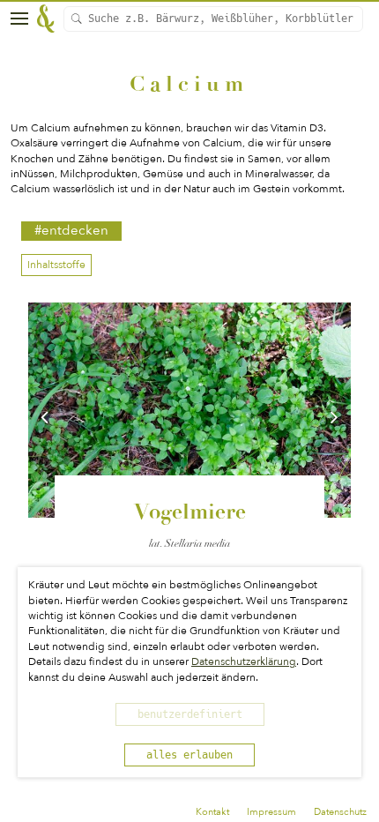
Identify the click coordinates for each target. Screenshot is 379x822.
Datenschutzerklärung (243, 661)
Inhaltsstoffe (56, 265)
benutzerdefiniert (189, 714)
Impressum (271, 811)
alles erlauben (189, 755)
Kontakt (212, 811)
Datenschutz (340, 811)
